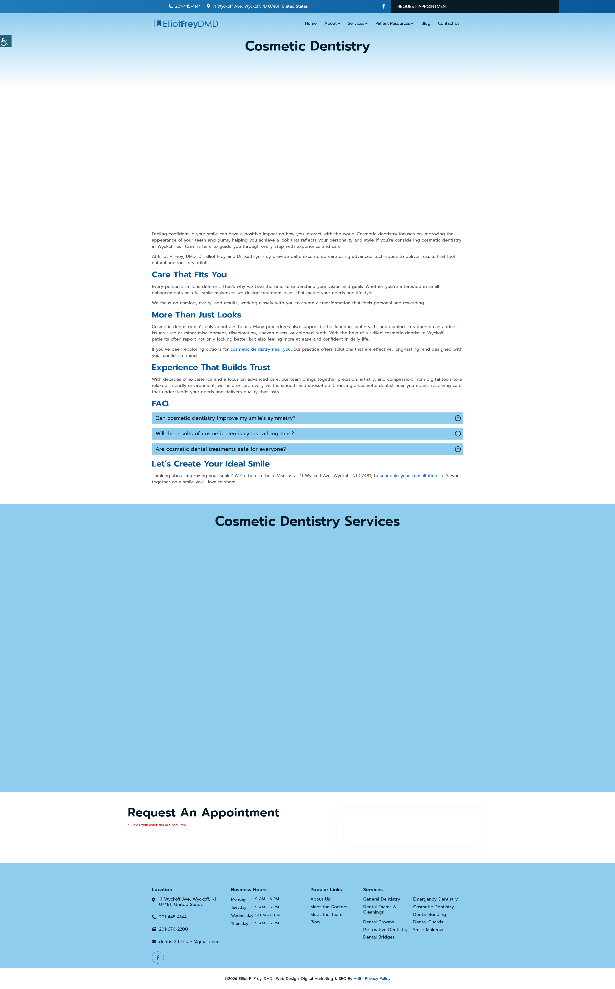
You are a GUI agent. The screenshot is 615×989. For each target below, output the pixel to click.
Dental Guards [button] (428, 922)
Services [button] (356, 23)
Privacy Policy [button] (377, 979)
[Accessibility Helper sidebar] (6, 41)
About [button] (330, 23)
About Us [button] (320, 899)
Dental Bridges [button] (379, 937)
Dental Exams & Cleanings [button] (380, 909)
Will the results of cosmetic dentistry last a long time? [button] (224, 433)
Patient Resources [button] (392, 23)
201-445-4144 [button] (188, 6)
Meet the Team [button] (326, 914)
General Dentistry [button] (381, 899)
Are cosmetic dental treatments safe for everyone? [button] (220, 449)
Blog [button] (425, 23)
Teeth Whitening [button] (413, 627)
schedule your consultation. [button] (409, 475)
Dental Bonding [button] (202, 627)
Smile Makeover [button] (429, 930)
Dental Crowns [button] (307, 627)
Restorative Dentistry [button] (385, 930)
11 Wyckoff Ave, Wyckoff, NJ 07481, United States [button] (260, 6)
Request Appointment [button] (422, 6)
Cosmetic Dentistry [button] (433, 907)
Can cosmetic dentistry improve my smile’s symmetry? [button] (225, 418)
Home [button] (311, 23)
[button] (384, 6)
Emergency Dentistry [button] (435, 899)
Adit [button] (357, 979)
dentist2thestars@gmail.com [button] (188, 942)
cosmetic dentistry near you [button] (260, 349)
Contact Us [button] (448, 23)
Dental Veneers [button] (307, 741)
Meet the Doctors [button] (328, 907)
